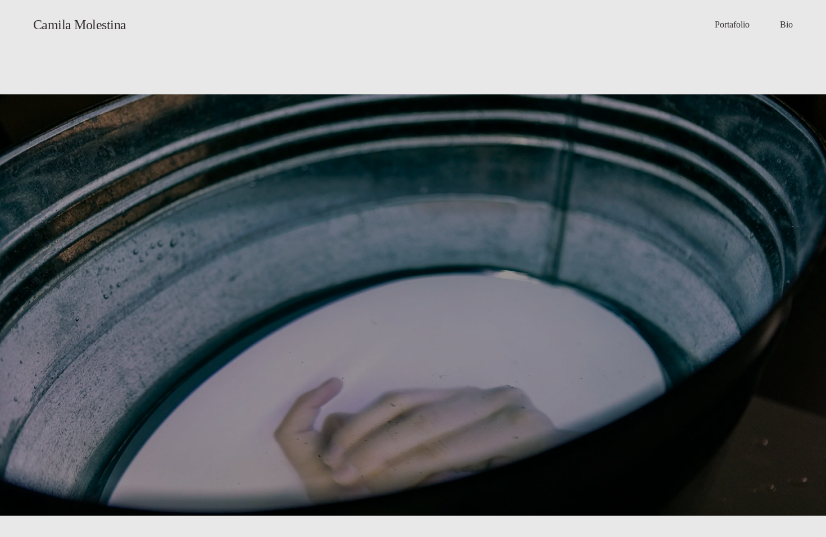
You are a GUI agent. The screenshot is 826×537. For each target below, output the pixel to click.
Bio (786, 24)
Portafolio (732, 24)
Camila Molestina (79, 24)
